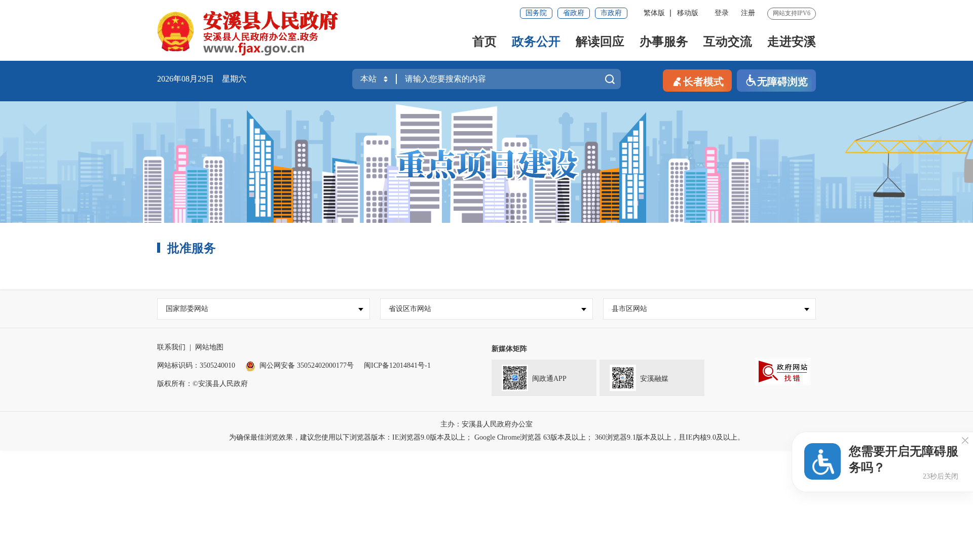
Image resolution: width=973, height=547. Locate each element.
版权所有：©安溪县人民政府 (202, 383)
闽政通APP (549, 378)
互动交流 (727, 41)
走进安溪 (791, 41)
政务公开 (536, 41)
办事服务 (664, 41)
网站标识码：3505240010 (196, 365)
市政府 (611, 13)
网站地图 (209, 347)
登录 (722, 13)
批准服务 (191, 248)
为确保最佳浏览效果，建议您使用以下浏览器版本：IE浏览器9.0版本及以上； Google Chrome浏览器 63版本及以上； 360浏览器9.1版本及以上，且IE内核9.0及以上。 (486, 437)
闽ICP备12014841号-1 (397, 365)
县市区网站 (629, 308)
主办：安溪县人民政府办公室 (486, 424)
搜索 (610, 81)
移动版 (687, 13)
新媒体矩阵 (509, 349)
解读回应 (600, 41)
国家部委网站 (187, 308)
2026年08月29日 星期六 (201, 78)
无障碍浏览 (782, 81)
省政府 (573, 13)
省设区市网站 (410, 308)
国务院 (536, 13)
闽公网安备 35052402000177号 (306, 365)
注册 (748, 13)
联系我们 (171, 347)
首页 (484, 41)
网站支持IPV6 (791, 13)
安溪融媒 (654, 378)
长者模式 (703, 81)
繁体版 (654, 13)
